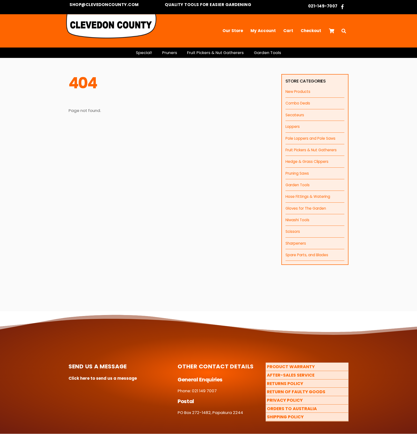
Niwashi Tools (297, 219)
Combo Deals (297, 103)
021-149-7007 (323, 6)
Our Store (232, 31)
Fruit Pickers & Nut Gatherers (215, 52)
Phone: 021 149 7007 (197, 391)
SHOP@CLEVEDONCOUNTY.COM (104, 4)
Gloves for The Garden (305, 208)
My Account (263, 31)
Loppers (292, 126)
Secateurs (294, 114)
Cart (288, 31)
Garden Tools (267, 52)
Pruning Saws (297, 173)
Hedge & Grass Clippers (306, 161)
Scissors (292, 231)
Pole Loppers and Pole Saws (310, 138)
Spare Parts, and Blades (306, 254)
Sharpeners (295, 243)
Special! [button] (144, 52)
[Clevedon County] (111, 36)
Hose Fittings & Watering (307, 196)
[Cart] (331, 31)
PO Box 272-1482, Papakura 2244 (210, 412)
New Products (297, 91)
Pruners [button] (169, 52)
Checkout (311, 31)
